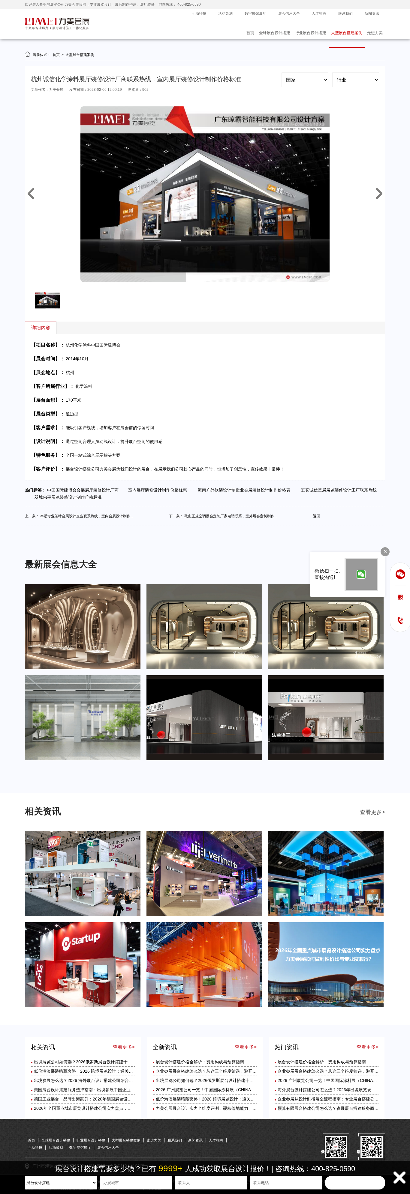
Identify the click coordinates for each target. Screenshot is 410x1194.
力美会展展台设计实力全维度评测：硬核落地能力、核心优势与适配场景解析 (227, 1108)
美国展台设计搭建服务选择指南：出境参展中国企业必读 (86, 1089)
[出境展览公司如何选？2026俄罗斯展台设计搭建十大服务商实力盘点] (82, 915)
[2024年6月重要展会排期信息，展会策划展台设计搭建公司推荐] (82, 668)
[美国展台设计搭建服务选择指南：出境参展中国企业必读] (82, 1006)
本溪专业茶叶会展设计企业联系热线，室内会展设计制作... (86, 516)
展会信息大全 (289, 13)
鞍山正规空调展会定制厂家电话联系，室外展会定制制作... (230, 516)
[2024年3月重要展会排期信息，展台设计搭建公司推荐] (82, 759)
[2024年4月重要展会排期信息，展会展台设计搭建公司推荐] (326, 668)
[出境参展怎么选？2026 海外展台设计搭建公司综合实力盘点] (326, 915)
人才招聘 (319, 13)
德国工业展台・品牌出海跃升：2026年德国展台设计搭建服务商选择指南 (102, 1099)
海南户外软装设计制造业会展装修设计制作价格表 (245, 490)
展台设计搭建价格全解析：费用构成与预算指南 (200, 1061)
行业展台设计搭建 (310, 33)
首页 (250, 33)
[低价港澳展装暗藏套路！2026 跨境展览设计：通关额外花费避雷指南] (204, 915)
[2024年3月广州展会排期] (326, 759)
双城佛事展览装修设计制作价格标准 (69, 497)
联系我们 (345, 13)
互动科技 (199, 13)
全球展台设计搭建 (274, 33)
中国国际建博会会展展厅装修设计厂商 (84, 490)
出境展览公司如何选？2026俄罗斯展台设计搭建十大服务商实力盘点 (97, 1061)
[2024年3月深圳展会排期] (204, 759)
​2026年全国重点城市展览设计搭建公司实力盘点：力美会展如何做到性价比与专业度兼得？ (118, 1108)
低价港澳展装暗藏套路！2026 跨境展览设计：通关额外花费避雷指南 (98, 1071)
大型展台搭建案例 (346, 33)
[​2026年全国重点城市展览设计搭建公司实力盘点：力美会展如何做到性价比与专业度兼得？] (326, 1006)
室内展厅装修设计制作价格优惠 (159, 490)
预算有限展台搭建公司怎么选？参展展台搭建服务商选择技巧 (334, 1108)
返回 (316, 516)
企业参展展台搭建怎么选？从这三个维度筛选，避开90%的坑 (212, 1071)
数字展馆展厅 (255, 13)
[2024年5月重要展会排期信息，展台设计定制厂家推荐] (204, 668)
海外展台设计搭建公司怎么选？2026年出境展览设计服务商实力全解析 (343, 1089)
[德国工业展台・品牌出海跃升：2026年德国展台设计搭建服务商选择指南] (204, 1006)
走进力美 (375, 33)
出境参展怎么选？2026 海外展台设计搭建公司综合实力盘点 (90, 1080)
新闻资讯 (372, 13)
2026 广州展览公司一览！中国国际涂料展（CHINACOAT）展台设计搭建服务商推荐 (234, 1089)
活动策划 (225, 13)
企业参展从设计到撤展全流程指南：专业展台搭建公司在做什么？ (338, 1099)
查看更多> (372, 812)
